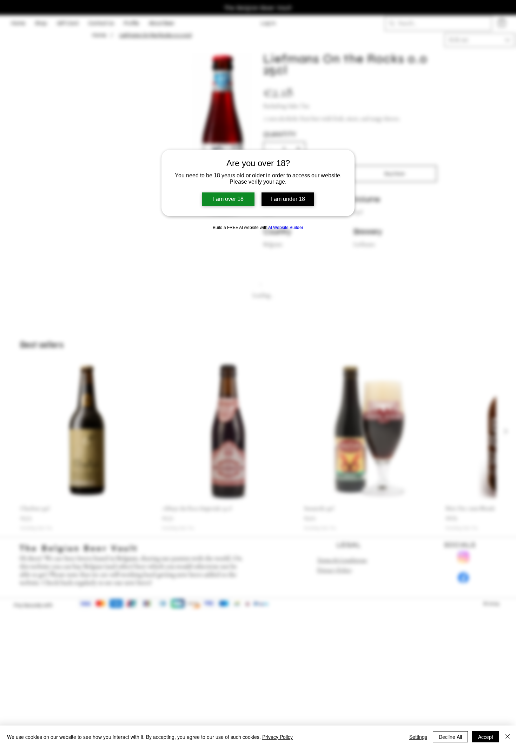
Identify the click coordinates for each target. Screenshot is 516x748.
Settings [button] (418, 736)
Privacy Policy (277, 736)
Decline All (450, 736)
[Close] (507, 736)
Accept (485, 736)
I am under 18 (288, 199)
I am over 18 (228, 199)
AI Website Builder (285, 227)
